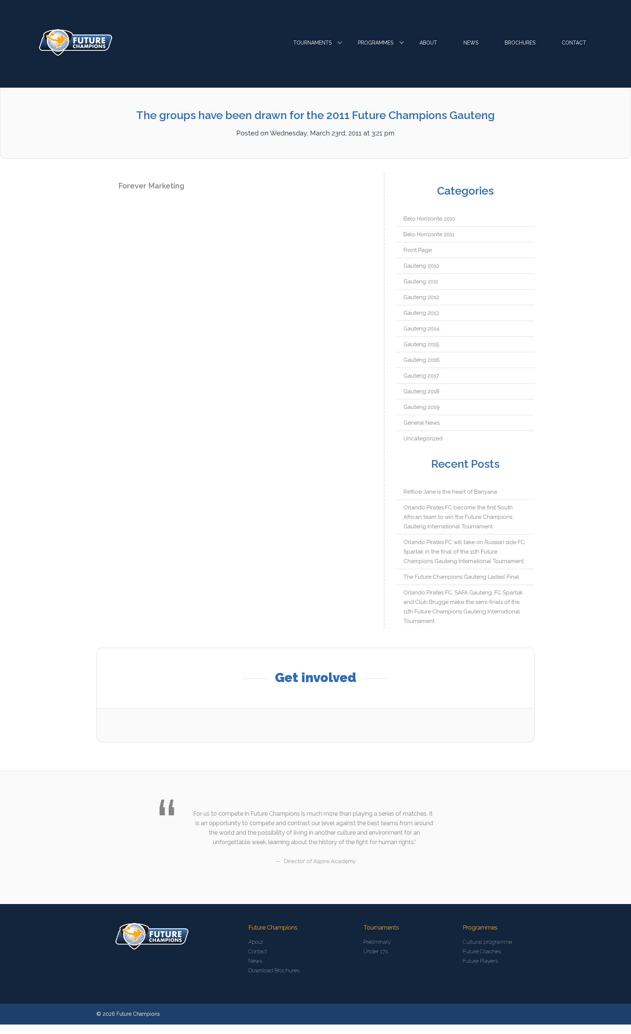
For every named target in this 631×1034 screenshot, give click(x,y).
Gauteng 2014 (421, 328)
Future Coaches (482, 951)
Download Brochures (273, 970)
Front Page (418, 250)
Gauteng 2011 (421, 281)
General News (422, 423)
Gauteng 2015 (421, 344)
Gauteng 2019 (422, 407)
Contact (574, 43)
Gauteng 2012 (421, 297)
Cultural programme (487, 942)
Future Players (480, 961)
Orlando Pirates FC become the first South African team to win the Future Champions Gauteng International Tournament (458, 517)
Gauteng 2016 (422, 360)
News (470, 43)
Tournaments (312, 43)
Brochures (520, 43)
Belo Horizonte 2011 (429, 234)
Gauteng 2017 (421, 375)
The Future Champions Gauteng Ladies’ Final (461, 577)
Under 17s (375, 951)
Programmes (375, 43)
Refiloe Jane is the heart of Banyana (450, 492)
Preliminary (377, 942)
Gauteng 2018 (421, 391)
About (428, 43)
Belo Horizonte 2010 (429, 218)
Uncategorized (423, 438)
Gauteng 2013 (421, 313)
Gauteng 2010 (421, 266)
